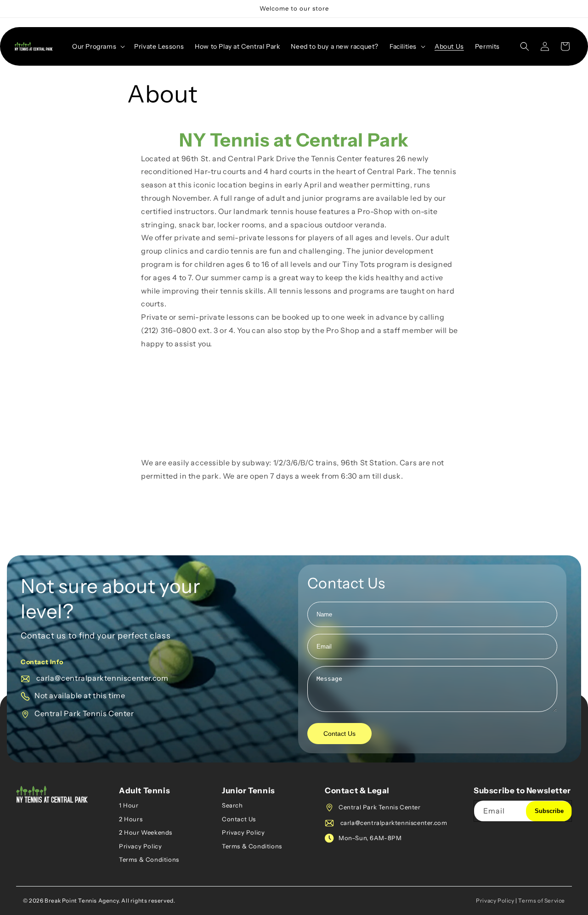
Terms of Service (541, 900)
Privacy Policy (140, 846)
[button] (98, 46)
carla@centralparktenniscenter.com (101, 678)
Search (232, 805)
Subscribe (549, 811)
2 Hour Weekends (145, 832)
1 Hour (129, 805)
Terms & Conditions (149, 859)
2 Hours (130, 819)
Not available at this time (79, 695)
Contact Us (339, 733)
